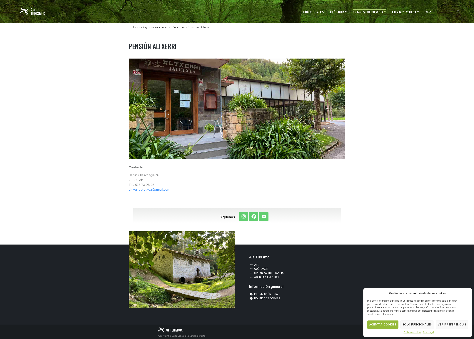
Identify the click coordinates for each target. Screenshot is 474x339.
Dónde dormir (179, 27)
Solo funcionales (417, 324)
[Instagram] (243, 216)
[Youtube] (263, 216)
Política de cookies (412, 332)
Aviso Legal (428, 332)
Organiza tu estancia (155, 27)
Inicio (136, 27)
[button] (458, 11)
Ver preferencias (452, 324)
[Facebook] (253, 216)
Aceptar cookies (382, 324)
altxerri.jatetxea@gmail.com (149, 189)
